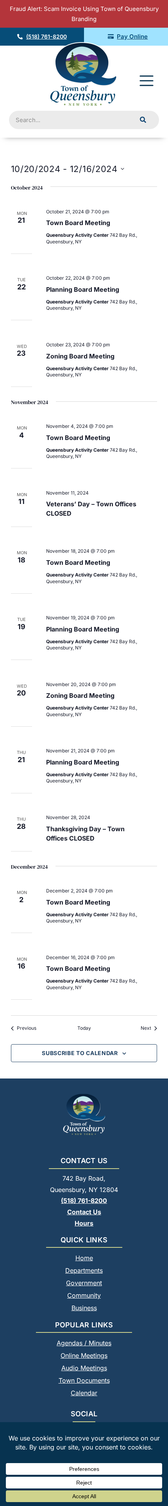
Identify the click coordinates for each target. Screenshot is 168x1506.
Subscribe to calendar (80, 1053)
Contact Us (84, 1212)
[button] (146, 82)
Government (84, 1283)
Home (84, 1258)
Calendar (84, 1393)
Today (84, 1028)
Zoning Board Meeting (80, 356)
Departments (84, 1270)
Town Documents (84, 1380)
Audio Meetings (84, 1368)
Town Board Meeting (78, 223)
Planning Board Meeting (82, 289)
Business (84, 1308)
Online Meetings (84, 1355)
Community (84, 1295)
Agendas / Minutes (84, 1343)
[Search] (143, 120)
